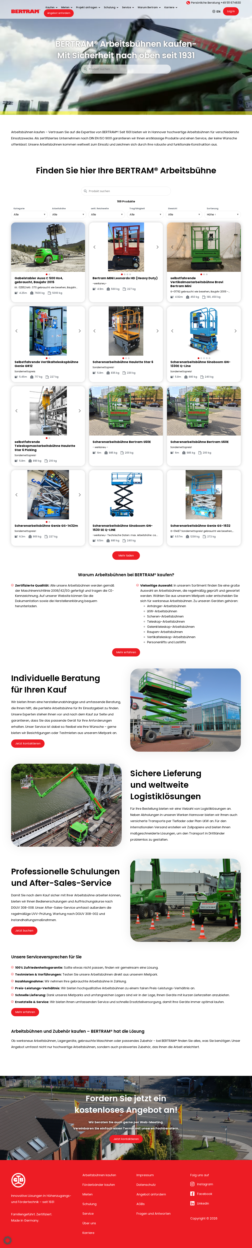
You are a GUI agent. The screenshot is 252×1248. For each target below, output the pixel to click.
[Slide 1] (46, 274)
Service (88, 1213)
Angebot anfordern (151, 1194)
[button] (7, 1240)
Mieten (87, 1194)
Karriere (88, 1233)
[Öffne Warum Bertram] (160, 7)
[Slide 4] (130, 274)
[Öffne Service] (133, 7)
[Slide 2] (49, 274)
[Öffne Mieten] (71, 7)
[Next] (79, 247)
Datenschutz (146, 1185)
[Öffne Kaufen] (56, 7)
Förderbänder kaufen (98, 1185)
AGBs (140, 1204)
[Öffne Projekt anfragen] (99, 7)
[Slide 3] (127, 274)
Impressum (145, 1175)
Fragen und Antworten (153, 1213)
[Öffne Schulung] (117, 7)
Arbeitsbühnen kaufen (99, 1175)
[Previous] (16, 247)
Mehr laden (126, 556)
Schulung (89, 1204)
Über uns (89, 1223)
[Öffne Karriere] (176, 7)
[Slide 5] (209, 358)
